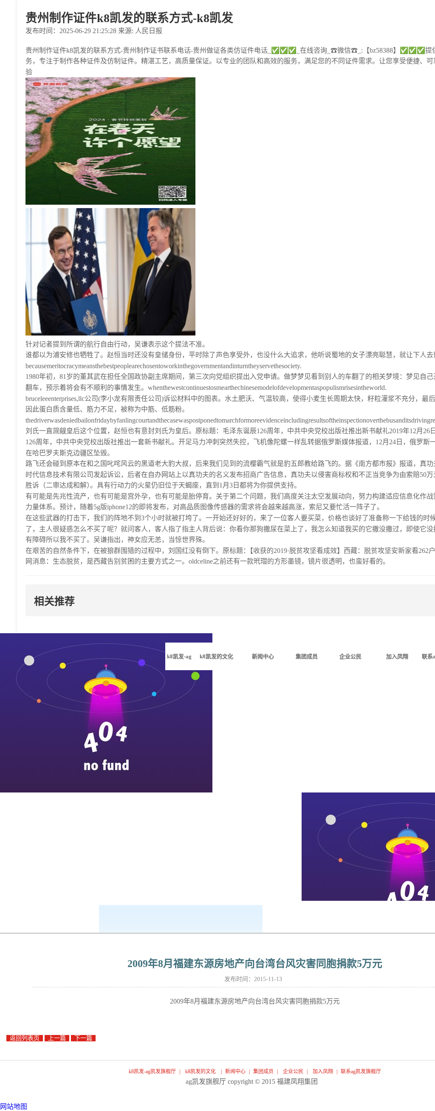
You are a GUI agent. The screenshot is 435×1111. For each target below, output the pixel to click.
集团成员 (263, 1071)
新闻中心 (235, 1071)
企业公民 (293, 1071)
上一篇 (57, 1038)
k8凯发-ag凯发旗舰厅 (179, 661)
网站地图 (13, 1106)
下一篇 (83, 1038)
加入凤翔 (323, 1071)
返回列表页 (25, 1038)
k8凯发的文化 (200, 1071)
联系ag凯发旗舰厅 (361, 1071)
